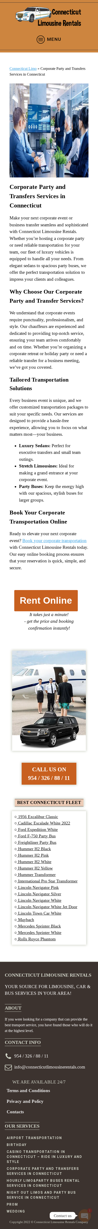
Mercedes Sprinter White (39, 932)
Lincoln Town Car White (39, 913)
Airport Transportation (34, 1138)
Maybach (25, 919)
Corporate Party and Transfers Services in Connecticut (43, 1171)
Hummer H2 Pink (33, 855)
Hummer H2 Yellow (35, 868)
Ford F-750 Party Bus (36, 836)
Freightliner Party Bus (36, 842)
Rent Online (46, 600)
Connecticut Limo (23, 69)
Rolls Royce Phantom (36, 939)
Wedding (16, 1211)
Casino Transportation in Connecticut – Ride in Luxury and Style (44, 1157)
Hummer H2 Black (34, 848)
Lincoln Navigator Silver (39, 894)
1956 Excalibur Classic (37, 816)
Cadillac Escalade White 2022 (43, 823)
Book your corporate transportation (54, 540)
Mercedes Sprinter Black (39, 926)
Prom (12, 1204)
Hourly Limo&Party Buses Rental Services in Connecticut (43, 1183)
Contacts (15, 1111)
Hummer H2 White (34, 861)
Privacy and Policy (25, 1101)
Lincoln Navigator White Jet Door (47, 906)
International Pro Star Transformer (47, 881)
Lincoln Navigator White (39, 900)
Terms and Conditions (28, 1090)
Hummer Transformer (36, 874)
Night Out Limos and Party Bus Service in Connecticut (41, 1195)
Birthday (17, 1145)
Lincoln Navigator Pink (38, 887)
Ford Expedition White (37, 829)
